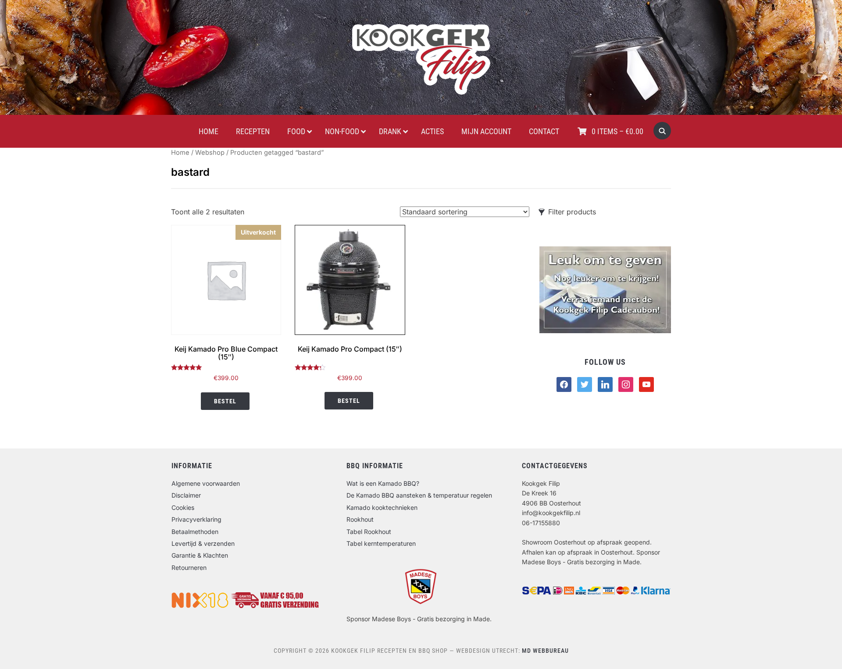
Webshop (210, 153)
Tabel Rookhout (368, 531)
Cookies (182, 507)
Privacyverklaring (196, 519)
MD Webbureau (545, 650)
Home (180, 153)
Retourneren (189, 567)
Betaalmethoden (194, 531)
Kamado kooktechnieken (381, 507)
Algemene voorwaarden (205, 483)
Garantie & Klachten (199, 555)
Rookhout (360, 519)
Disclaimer (186, 495)
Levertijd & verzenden (203, 543)
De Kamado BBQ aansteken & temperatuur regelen (419, 495)
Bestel (225, 401)
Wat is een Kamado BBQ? (382, 483)
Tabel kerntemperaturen (381, 543)
